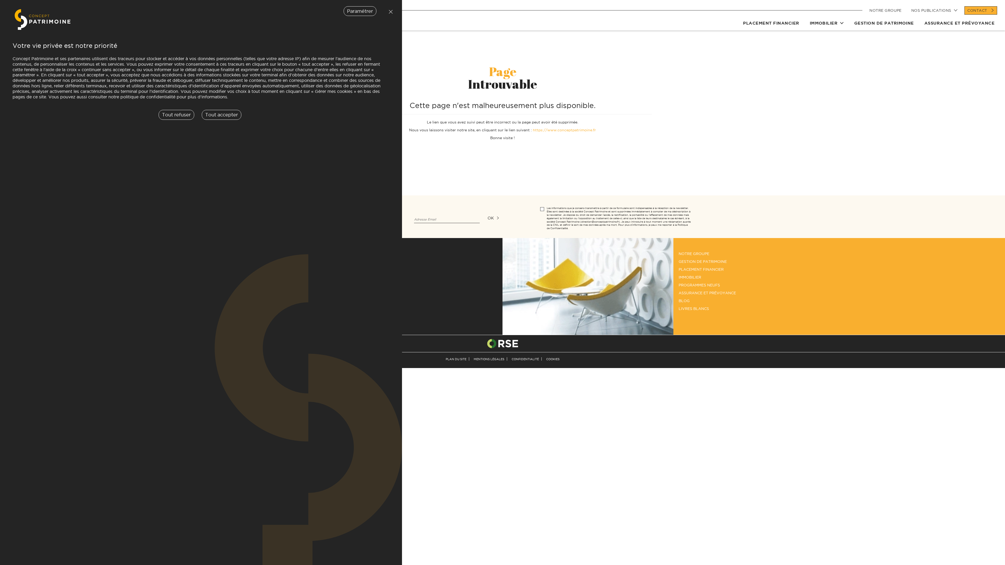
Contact (977, 10)
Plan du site (456, 359)
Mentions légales (489, 359)
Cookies (553, 359)
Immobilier (824, 23)
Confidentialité (525, 359)
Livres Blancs (694, 309)
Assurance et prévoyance (959, 23)
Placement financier (771, 23)
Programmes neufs (699, 285)
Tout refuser (389, 11)
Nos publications (931, 10)
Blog (684, 301)
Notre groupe (885, 10)
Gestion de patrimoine (884, 23)
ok (491, 218)
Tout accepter (221, 114)
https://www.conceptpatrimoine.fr (564, 130)
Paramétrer (360, 11)
